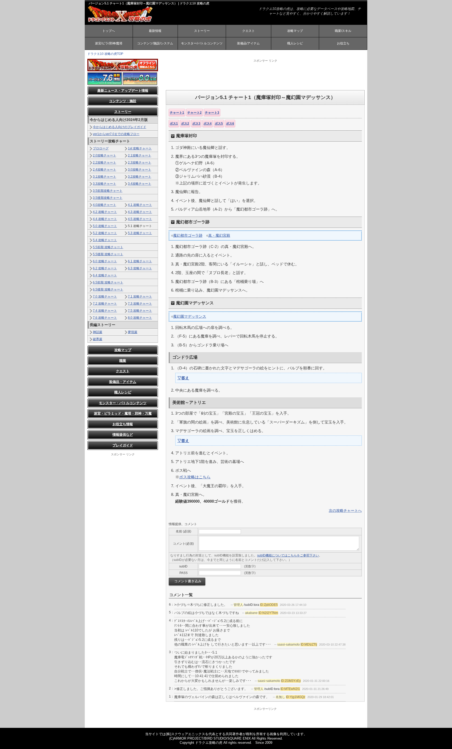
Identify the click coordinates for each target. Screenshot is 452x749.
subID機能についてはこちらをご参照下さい (288, 555)
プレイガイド (122, 445)
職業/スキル (343, 31)
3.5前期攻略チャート (107, 191)
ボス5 (219, 123)
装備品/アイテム (248, 43)
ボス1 (174, 123)
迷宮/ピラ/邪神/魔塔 (108, 43)
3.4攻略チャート (139, 183)
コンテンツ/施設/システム (155, 43)
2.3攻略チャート (139, 162)
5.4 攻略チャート (105, 240)
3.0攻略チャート (139, 169)
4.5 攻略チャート (140, 219)
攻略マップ (295, 31)
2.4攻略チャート (104, 169)
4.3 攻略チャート (140, 212)
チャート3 (212, 112)
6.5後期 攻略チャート (108, 289)
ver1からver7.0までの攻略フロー (116, 134)
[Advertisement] (265, 74)
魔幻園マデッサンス (189, 316)
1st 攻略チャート (140, 148)
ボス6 (230, 123)
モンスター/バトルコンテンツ (202, 43)
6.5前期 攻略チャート (108, 282)
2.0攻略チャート (104, 155)
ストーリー (202, 31)
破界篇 (97, 339)
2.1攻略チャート (139, 155)
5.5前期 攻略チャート (108, 247)
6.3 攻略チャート (140, 268)
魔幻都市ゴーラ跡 (187, 235)
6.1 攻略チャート (140, 261)
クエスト (248, 31)
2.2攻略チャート (104, 162)
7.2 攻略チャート (105, 303)
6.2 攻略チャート (105, 268)
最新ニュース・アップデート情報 (122, 90)
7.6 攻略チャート (105, 318)
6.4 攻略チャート (105, 275)
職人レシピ (295, 43)
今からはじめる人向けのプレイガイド (119, 127)
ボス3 (196, 123)
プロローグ (101, 148)
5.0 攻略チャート (105, 226)
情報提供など (122, 435)
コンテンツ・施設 (122, 101)
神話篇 (97, 332)
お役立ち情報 (122, 424)
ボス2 (185, 123)
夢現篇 (132, 332)
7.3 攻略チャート (140, 303)
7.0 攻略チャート (105, 296)
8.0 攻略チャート (140, 318)
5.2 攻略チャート (105, 233)
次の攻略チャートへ (345, 510)
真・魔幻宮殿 (219, 235)
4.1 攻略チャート (140, 205)
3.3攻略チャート (104, 183)
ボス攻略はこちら (195, 477)
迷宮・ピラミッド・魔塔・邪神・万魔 (123, 413)
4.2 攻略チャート (105, 212)
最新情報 (155, 31)
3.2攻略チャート (139, 176)
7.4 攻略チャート (105, 310)
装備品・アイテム (122, 382)
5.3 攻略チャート (140, 233)
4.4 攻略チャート (105, 219)
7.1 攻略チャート (140, 296)
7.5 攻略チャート (140, 310)
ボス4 (208, 123)
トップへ (108, 31)
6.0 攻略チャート (105, 261)
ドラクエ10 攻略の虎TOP (105, 54)
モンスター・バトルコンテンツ (122, 403)
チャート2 (194, 112)
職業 (122, 361)
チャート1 (177, 112)
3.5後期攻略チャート (107, 198)
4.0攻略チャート (104, 205)
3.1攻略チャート (104, 176)
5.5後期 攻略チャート (108, 254)
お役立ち (343, 43)
